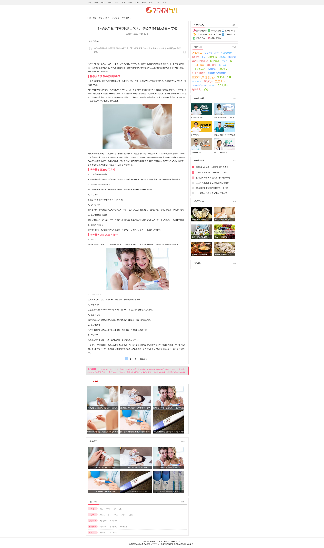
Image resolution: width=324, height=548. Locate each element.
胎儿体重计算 (230, 34)
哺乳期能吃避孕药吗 (217, 73)
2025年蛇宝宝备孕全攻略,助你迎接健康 (212, 183)
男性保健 (123, 527)
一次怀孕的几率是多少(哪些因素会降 (211, 193)
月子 (121, 509)
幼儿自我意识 (199, 73)
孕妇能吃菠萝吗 (226, 53)
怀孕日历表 (200, 38)
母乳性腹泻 (222, 65)
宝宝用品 (113, 533)
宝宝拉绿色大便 (212, 53)
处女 (203, 57)
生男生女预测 (215, 38)
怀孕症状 (115, 18)
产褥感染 (197, 53)
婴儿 (109, 515)
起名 (151, 3)
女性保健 (103, 527)
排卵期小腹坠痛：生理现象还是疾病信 (212, 167)
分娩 (110, 3)
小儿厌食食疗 (199, 69)
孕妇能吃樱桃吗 (200, 61)
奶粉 (157, 3)
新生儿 (102, 515)
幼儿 (116, 515)
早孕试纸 (125, 18)
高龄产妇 (208, 81)
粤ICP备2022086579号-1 (171, 541)
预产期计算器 (230, 31)
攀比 (232, 61)
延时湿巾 (211, 65)
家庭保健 (113, 527)
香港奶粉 (212, 69)
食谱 (130, 3)
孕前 (101, 509)
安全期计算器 (201, 31)
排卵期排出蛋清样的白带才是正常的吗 (212, 188)
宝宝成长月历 (215, 31)
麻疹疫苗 (212, 57)
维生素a (223, 69)
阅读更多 (143, 359)
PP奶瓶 (224, 61)
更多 (183, 441)
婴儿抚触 (222, 57)
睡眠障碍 (214, 61)
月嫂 (131, 515)
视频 (144, 3)
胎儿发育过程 (215, 34)
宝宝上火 (220, 81)
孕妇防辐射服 (196, 81)
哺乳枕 (195, 57)
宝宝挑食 (212, 85)
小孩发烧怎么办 (199, 85)
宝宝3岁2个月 (224, 77)
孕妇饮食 (103, 521)
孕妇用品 (103, 533)
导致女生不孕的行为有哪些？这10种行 (212, 172)
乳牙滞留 (232, 57)
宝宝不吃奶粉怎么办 (203, 77)
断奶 (206, 89)
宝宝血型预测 (201, 34)
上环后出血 (198, 65)
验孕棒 (96, 41)
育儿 (123, 3)
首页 (89, 3)
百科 (137, 3)
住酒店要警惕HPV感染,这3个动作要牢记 (213, 178)
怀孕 (103, 3)
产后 (116, 3)
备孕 (96, 3)
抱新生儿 (196, 89)
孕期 (108, 509)
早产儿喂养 (223, 85)
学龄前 (123, 515)
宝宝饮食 (113, 521)
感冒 (164, 3)
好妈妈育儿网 (162, 10)
